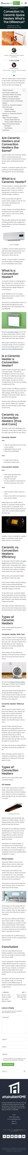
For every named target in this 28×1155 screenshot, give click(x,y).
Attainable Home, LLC (18, 1129)
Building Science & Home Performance (13, 7)
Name (4, 1039)
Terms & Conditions (19, 1142)
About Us (14, 1121)
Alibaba (17, 244)
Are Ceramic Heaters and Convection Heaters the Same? (12, 94)
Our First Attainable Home (14, 1119)
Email (4, 1047)
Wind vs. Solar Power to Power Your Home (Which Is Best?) (6, 997)
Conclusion (6, 130)
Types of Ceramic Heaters (10, 117)
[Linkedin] (14, 60)
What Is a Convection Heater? (11, 99)
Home (14, 1115)
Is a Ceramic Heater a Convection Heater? (13, 102)
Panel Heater (8, 128)
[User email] (18, 60)
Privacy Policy (7, 1142)
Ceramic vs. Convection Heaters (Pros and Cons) (12, 106)
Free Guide (15, 3)
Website (4, 1054)
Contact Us (14, 1123)
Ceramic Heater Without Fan (13, 122)
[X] (19, 1136)
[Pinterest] (16, 60)
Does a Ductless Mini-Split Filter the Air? (21, 996)
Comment (5, 1017)
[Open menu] (25, 3)
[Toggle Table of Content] (23, 90)
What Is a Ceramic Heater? (11, 97)
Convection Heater (10, 111)
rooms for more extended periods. (12, 349)
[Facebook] (8, 1136)
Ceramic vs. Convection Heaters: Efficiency (12, 114)
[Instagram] (10, 60)
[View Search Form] (22, 3)
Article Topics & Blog (14, 1117)
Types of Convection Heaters (11, 124)
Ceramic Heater (9, 109)
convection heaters (13, 332)
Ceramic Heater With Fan (12, 120)
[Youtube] (12, 60)
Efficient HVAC (14, 8)
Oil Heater (7, 126)
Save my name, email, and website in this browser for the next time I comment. (14, 1059)
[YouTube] (23, 1136)
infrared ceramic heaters (17, 682)
